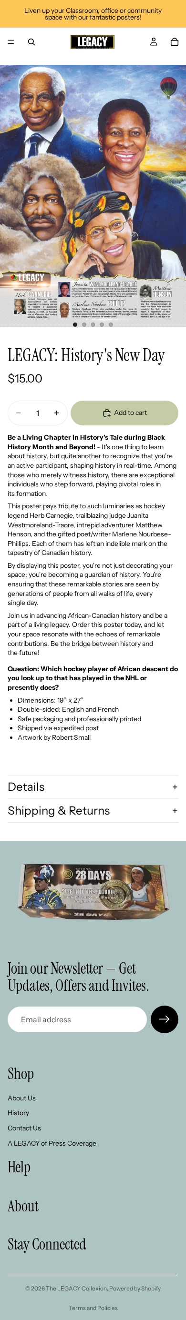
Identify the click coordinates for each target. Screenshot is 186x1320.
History (18, 1112)
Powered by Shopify (135, 1288)
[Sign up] (164, 1019)
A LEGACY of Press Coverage (52, 1143)
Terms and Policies (93, 1307)
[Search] (31, 41)
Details (26, 787)
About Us (22, 1098)
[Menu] (11, 42)
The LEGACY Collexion (76, 1288)
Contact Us (24, 1128)
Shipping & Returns (59, 810)
